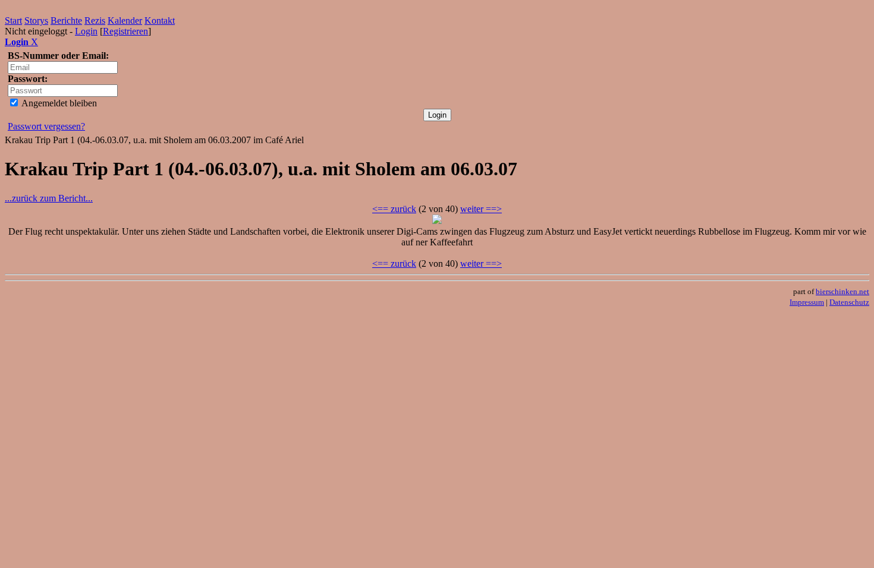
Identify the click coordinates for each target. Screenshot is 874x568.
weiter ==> (481, 209)
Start (13, 20)
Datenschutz (849, 302)
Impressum (807, 302)
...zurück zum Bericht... (49, 198)
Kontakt (159, 20)
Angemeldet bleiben (58, 103)
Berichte (66, 20)
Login (86, 31)
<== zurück (394, 209)
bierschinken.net (842, 291)
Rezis (94, 20)
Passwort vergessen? (46, 126)
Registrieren (125, 31)
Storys (36, 20)
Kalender (125, 20)
